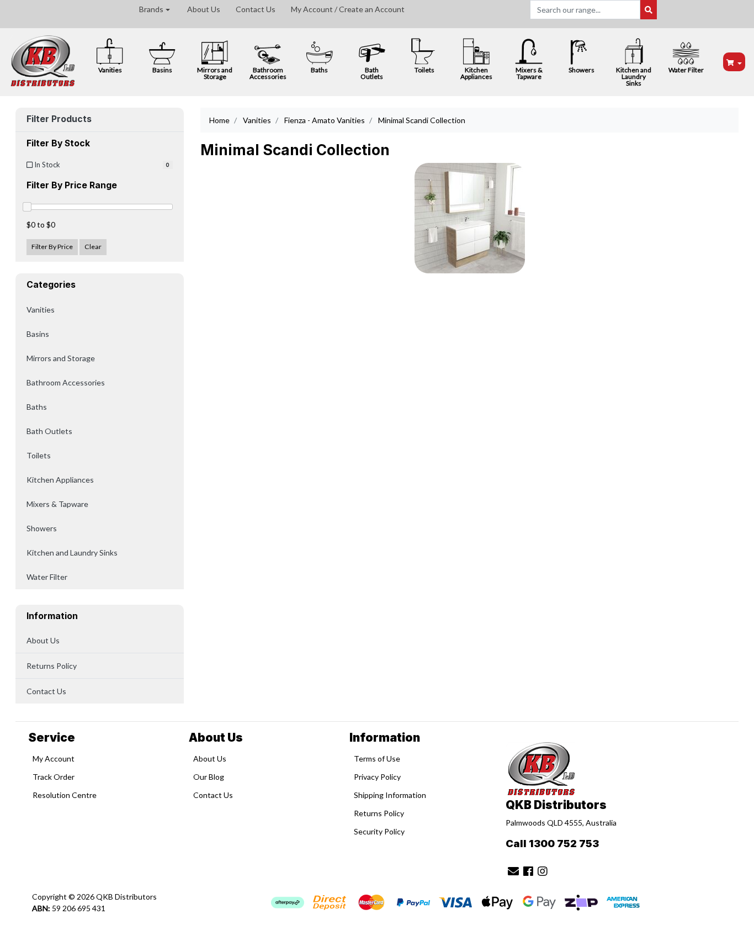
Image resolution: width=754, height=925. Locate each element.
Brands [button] (151, 9)
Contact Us (255, 9)
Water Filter (686, 70)
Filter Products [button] (59, 119)
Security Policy (379, 831)
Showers (581, 70)
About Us (203, 9)
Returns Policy (51, 665)
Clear (93, 246)
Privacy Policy (377, 776)
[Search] (648, 9)
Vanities (110, 70)
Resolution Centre (65, 795)
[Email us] (513, 871)
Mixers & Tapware (529, 73)
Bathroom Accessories (267, 73)
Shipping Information (390, 795)
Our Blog (208, 776)
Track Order (54, 776)
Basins (162, 70)
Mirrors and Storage (214, 73)
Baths (319, 70)
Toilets (424, 70)
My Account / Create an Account (348, 9)
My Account (54, 758)
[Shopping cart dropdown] (734, 62)
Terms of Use (377, 758)
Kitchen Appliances (476, 73)
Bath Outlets (371, 73)
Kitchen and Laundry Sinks (633, 76)
